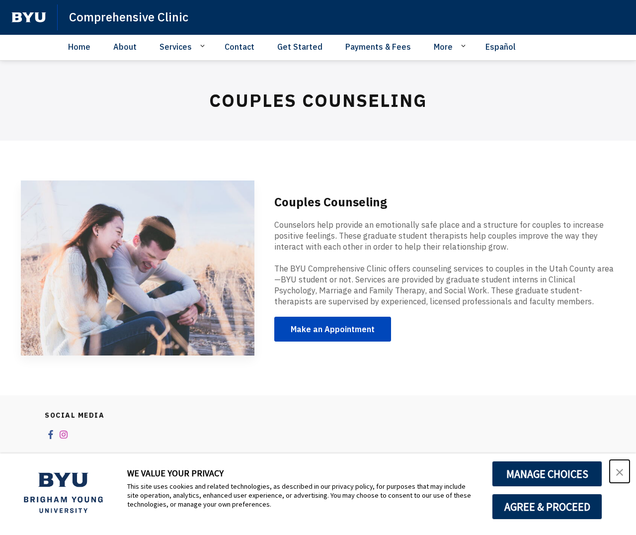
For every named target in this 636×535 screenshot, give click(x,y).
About (125, 47)
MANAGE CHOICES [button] (547, 474)
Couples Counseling (330, 202)
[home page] (28, 17)
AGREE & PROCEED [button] (547, 507)
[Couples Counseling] (137, 268)
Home (79, 47)
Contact (239, 47)
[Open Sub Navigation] (204, 46)
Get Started (299, 47)
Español (500, 47)
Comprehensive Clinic (128, 17)
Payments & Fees (378, 47)
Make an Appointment (333, 329)
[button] (620, 471)
